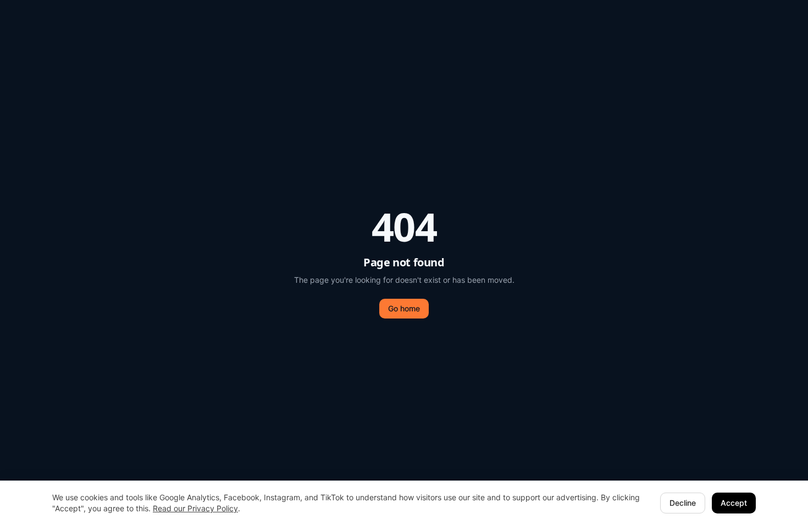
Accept (734, 502)
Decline (682, 502)
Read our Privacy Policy (195, 508)
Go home (404, 308)
